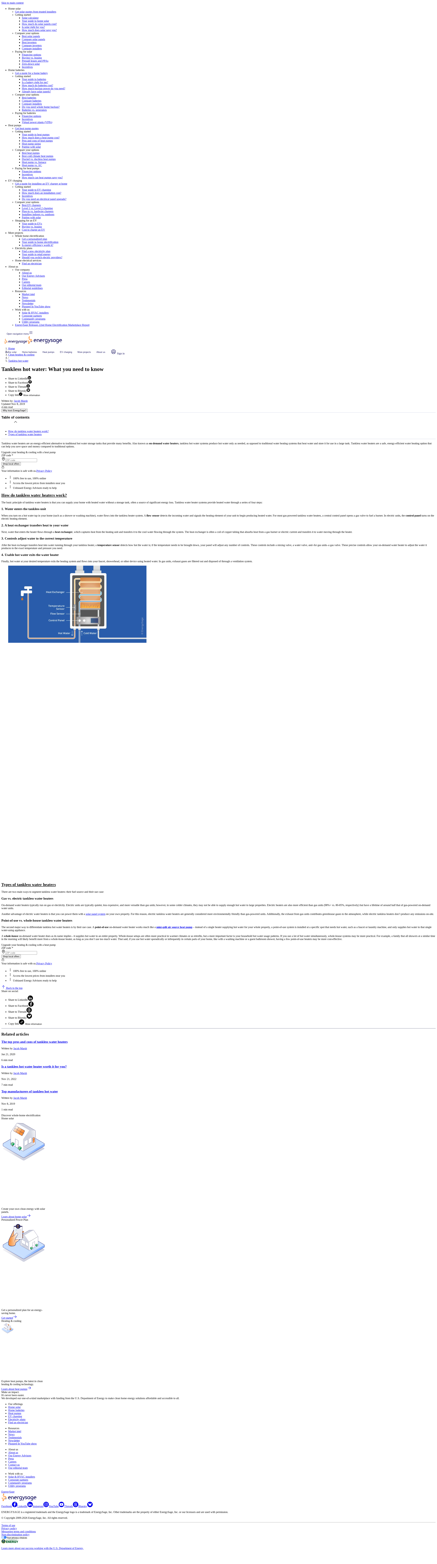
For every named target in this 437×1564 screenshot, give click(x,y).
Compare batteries (31, 100)
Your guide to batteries (34, 79)
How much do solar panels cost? (39, 24)
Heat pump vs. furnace (34, 162)
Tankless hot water (18, 360)
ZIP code (7, 455)
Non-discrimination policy (15, 1534)
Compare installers (32, 48)
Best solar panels (31, 36)
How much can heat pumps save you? (42, 177)
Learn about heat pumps (14, 1389)
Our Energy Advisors (33, 275)
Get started (7, 1317)
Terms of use (8, 1525)
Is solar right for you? (33, 27)
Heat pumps (48, 352)
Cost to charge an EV (33, 229)
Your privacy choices (16, 1538)
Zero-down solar (31, 63)
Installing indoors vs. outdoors (38, 214)
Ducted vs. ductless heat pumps (39, 159)
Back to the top (14, 988)
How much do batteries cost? (37, 85)
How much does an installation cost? (41, 192)
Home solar (11, 352)
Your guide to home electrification (40, 242)
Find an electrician (32, 263)
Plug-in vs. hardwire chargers (37, 211)
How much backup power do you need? (43, 88)
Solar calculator (30, 17)
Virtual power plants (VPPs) (37, 122)
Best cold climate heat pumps (37, 156)
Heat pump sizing (31, 143)
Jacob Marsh (21, 400)
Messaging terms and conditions (18, 1531)
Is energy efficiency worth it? (37, 245)
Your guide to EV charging (36, 189)
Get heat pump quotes (27, 128)
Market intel (28, 294)
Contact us (14, 1464)
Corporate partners (32, 315)
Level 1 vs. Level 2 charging (37, 208)
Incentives (27, 67)
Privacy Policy (44, 470)
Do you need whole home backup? (41, 106)
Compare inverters (32, 45)
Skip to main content (12, 2)
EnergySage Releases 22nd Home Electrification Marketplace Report (52, 325)
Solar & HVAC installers (35, 312)
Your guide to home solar (35, 20)
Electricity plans (16, 1419)
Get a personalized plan (34, 239)
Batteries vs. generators (34, 110)
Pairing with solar (31, 146)
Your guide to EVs (32, 223)
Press (24, 278)
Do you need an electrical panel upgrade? (44, 199)
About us (27, 272)
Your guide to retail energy (36, 254)
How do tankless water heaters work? (28, 431)
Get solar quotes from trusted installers (35, 11)
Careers (26, 282)
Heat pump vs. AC (32, 165)
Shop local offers (11, 464)
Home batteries (29, 352)
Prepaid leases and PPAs (35, 60)
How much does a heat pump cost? (41, 137)
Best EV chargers (31, 205)
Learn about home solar (14, 1216)
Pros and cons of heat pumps (37, 140)
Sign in (120, 353)
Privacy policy (9, 1528)
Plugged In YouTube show (36, 306)
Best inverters (29, 42)
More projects (84, 352)
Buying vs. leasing (32, 57)
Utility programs (30, 321)
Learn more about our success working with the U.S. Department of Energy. (42, 1548)
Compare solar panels (33, 39)
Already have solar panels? (36, 91)
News (25, 297)
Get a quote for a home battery (31, 73)
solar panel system (95, 914)
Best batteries (29, 97)
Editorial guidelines (32, 288)
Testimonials (28, 300)
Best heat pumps (31, 153)
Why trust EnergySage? (14, 410)
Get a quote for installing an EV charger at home (41, 183)
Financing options (31, 54)
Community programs (33, 318)
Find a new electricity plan (36, 251)
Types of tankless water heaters (25, 434)
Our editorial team (31, 285)
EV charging (66, 352)
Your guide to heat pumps (36, 134)
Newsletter (27, 303)
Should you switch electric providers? (42, 257)
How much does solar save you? (39, 30)
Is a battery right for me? (35, 82)
